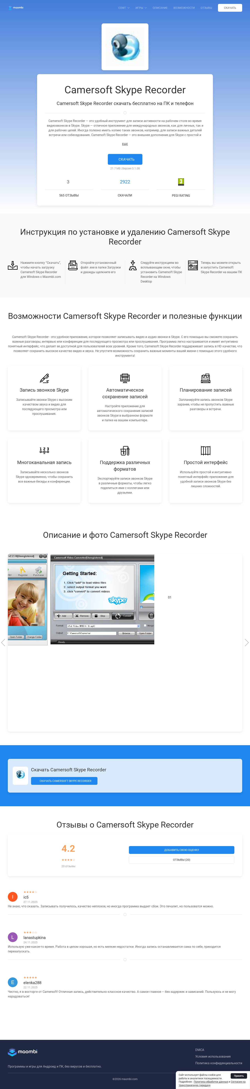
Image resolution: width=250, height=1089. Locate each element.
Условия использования (213, 1056)
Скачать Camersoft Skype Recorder (65, 780)
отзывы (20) (181, 859)
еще (125, 144)
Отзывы (206, 7)
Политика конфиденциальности (218, 1063)
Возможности (184, 7)
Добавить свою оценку (181, 850)
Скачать (230, 7)
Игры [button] (139, 7)
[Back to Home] (15, 8)
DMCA (199, 1050)
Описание (160, 7)
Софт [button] (122, 7)
